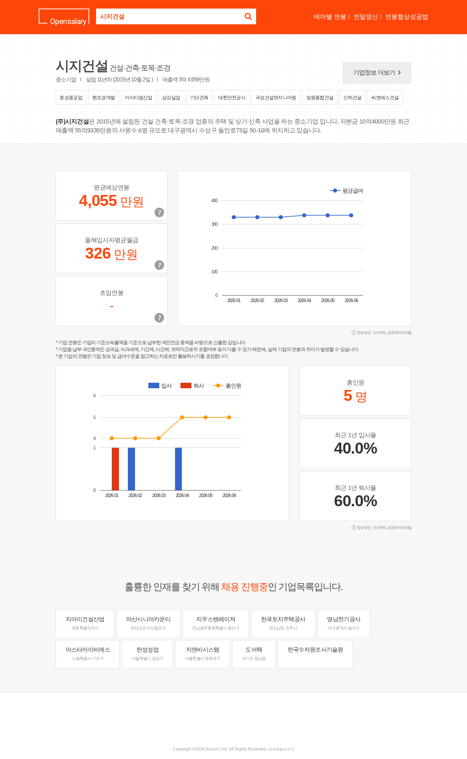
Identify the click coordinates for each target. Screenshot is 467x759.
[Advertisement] (233, 715)
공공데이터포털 (399, 332)
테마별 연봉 (330, 16)
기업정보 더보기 (378, 72)
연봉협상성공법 (406, 16)
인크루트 (379, 332)
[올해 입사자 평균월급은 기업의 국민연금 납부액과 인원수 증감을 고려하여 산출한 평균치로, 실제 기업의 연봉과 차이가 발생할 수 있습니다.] (159, 265)
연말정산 (365, 16)
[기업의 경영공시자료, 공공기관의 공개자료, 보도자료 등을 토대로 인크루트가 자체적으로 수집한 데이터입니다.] (159, 318)
